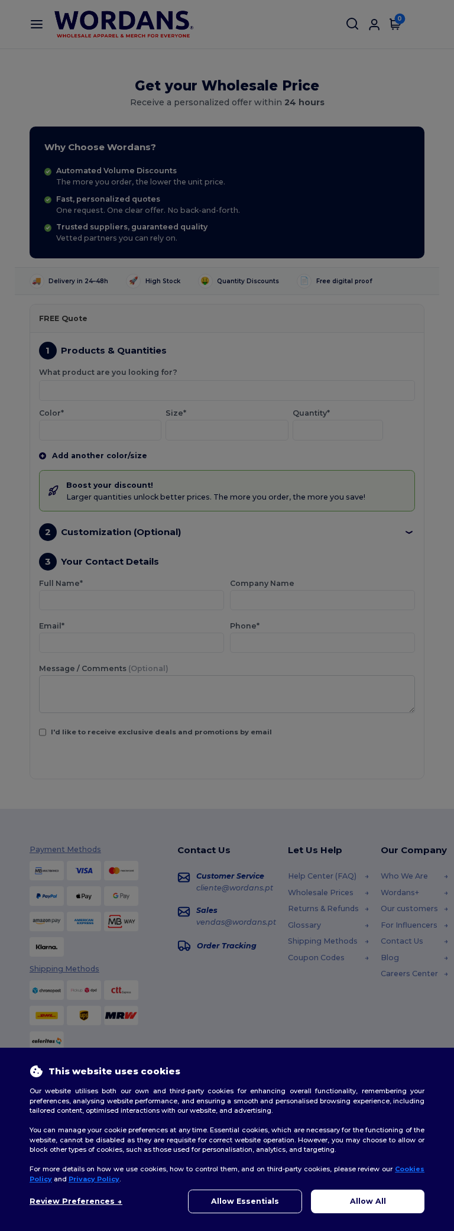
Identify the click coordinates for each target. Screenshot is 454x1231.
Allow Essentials (245, 1201)
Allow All (368, 1201)
